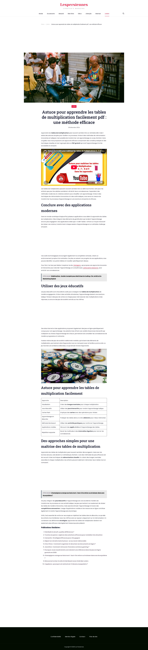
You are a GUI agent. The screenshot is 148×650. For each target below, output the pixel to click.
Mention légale (70, 637)
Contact (82, 637)
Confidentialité (56, 637)
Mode (41, 14)
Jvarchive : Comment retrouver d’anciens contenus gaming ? (67, 547)
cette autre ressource (90, 268)
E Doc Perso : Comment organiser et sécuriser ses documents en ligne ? (70, 544)
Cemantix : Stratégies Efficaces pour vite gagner (62, 538)
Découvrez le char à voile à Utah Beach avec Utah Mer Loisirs (66, 561)
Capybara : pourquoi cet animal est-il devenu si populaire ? (66, 564)
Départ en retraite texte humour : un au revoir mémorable (65, 541)
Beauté (61, 14)
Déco (80, 14)
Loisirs (107, 14)
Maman (98, 14)
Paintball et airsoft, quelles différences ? (59, 532)
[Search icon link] (123, 14)
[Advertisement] (74, 40)
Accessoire (51, 14)
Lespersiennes (74, 4)
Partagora (77, 265)
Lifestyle (88, 14)
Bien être (71, 14)
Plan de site (93, 637)
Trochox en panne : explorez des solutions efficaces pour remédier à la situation (73, 535)
